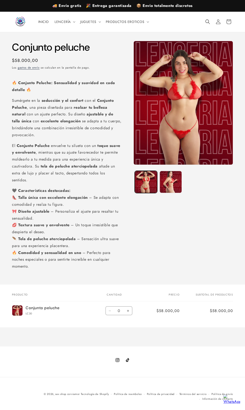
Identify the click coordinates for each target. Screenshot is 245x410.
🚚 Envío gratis (66, 5)
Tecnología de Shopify (95, 394)
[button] (64, 22)
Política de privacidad (160, 394)
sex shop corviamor (68, 394)
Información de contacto (217, 399)
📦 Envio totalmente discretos (164, 5)
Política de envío (222, 394)
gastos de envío (29, 67)
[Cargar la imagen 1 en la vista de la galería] (146, 182)
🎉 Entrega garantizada (109, 5)
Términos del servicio (193, 394)
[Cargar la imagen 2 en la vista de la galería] (171, 182)
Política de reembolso (128, 394)
